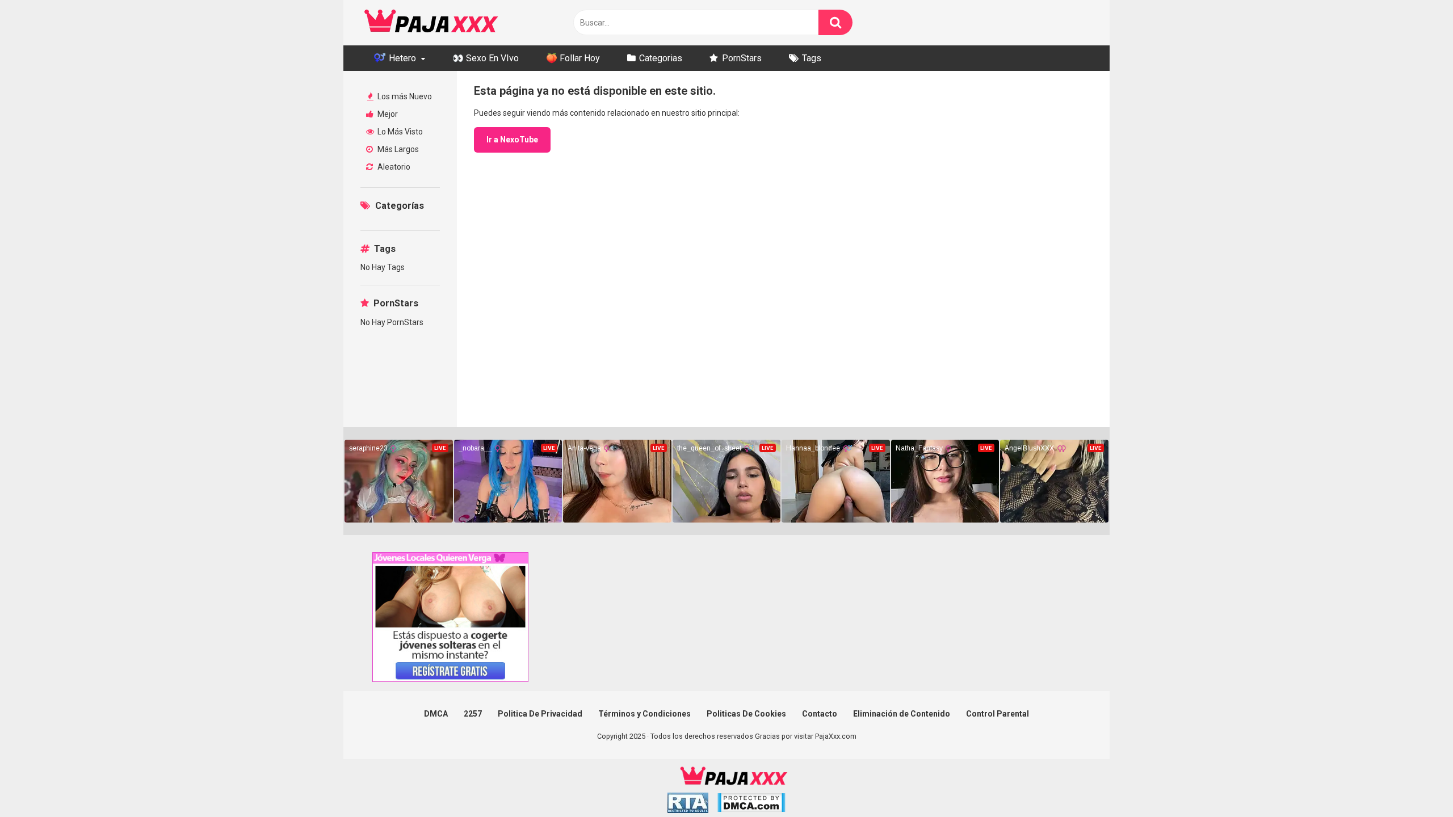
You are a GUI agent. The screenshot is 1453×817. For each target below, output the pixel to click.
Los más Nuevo (404, 96)
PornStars (742, 58)
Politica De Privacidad (540, 713)
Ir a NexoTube (512, 139)
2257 (473, 713)
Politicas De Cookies (746, 713)
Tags (811, 58)
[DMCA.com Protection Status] (751, 804)
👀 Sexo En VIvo (485, 58)
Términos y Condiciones (644, 713)
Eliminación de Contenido (901, 713)
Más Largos (397, 149)
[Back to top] (1415, 782)
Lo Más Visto (399, 131)
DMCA (436, 713)
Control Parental (997, 713)
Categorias (660, 58)
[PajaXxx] (431, 23)
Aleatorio (393, 166)
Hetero (401, 58)
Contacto (819, 713)
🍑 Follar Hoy (573, 58)
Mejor (387, 114)
